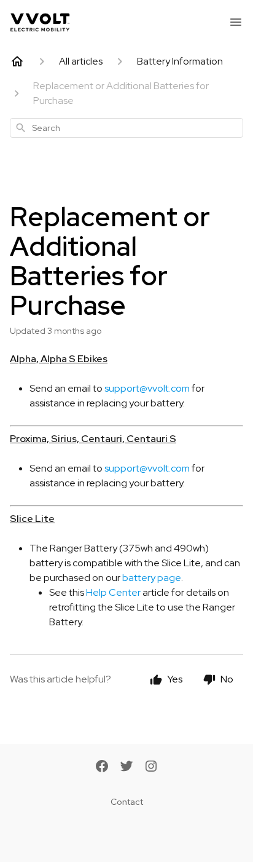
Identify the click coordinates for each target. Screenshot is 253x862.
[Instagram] (151, 767)
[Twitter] (126, 767)
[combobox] (126, 128)
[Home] (17, 61)
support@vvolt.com (147, 388)
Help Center (113, 592)
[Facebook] (102, 767)
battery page (151, 577)
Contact (127, 801)
